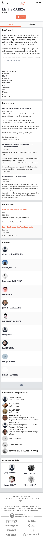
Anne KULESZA (14, 404)
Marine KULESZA (15, 398)
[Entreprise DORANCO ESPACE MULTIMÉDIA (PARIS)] (5, 451)
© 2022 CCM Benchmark (31, 510)
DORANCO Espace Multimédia (14, 209)
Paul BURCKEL (8, 348)
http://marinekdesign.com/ (11, 60)
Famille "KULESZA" (15, 445)
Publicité (23, 506)
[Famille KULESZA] (5, 445)
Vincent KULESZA (15, 422)
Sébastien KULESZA (16, 430)
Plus (21, 385)
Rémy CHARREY (8, 361)
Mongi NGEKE (7, 334)
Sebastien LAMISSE (10, 375)
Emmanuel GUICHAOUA (12, 281)
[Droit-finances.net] (32, 525)
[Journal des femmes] (11, 521)
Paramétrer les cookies (23, 508)
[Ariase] (11, 534)
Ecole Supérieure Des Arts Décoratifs (17, 227)
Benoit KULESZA (15, 415)
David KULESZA (14, 410)
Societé (38, 506)
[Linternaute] (11, 526)
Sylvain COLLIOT (30, 485)
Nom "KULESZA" (15, 439)
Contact (17, 506)
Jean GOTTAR (7, 294)
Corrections (19, 510)
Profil (10, 24)
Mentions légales (36, 508)
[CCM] (32, 521)
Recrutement (30, 506)
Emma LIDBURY (10, 485)
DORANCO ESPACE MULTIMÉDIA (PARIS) (23, 451)
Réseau (32, 24)
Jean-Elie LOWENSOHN (11, 308)
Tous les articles (9, 510)
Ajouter (21, 17)
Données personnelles (8, 508)
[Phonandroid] (32, 534)
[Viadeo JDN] (32, 530)
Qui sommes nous (8, 506)
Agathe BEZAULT (30, 473)
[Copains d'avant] (11, 530)
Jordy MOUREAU (10, 473)
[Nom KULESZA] (5, 438)
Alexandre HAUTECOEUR (12, 254)
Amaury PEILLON (9, 267)
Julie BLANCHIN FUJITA (11, 321)
